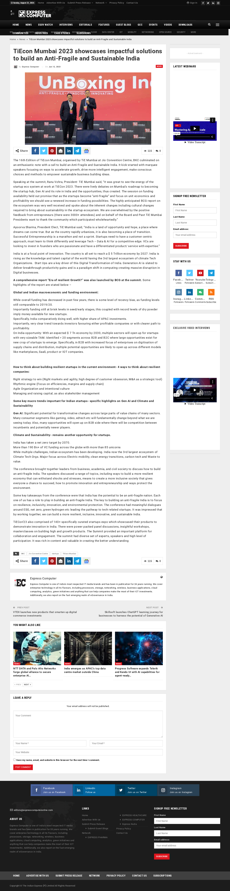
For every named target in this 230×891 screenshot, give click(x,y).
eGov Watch (45, 24)
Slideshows (84, 33)
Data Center (108, 32)
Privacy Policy (116, 3)
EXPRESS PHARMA (97, 837)
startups (55, 554)
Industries (41, 33)
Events (153, 24)
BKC (23, 554)
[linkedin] (213, 2)
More (193, 32)
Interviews (66, 24)
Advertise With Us (55, 3)
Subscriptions (162, 875)
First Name (179, 204)
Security (181, 32)
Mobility (132, 32)
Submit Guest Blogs (98, 828)
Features (103, 24)
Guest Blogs (123, 24)
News (29, 24)
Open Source (165, 32)
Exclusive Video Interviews (191, 328)
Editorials (85, 24)
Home (41, 3)
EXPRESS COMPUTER (133, 819)
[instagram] (218, 2)
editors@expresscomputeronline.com (33, 810)
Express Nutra (129, 824)
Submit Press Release (79, 3)
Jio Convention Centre (38, 554)
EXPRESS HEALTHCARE (134, 815)
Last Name (179, 217)
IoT (121, 32)
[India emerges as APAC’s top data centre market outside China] (88, 648)
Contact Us (132, 3)
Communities (20, 33)
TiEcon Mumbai (69, 554)
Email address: (181, 229)
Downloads (185, 24)
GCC (140, 24)
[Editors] (11, 810)
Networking (148, 32)
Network (100, 3)
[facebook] (203, 2)
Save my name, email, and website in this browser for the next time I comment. (58, 760)
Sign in (193, 3)
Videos (168, 24)
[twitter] (208, 2)
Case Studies (62, 33)
